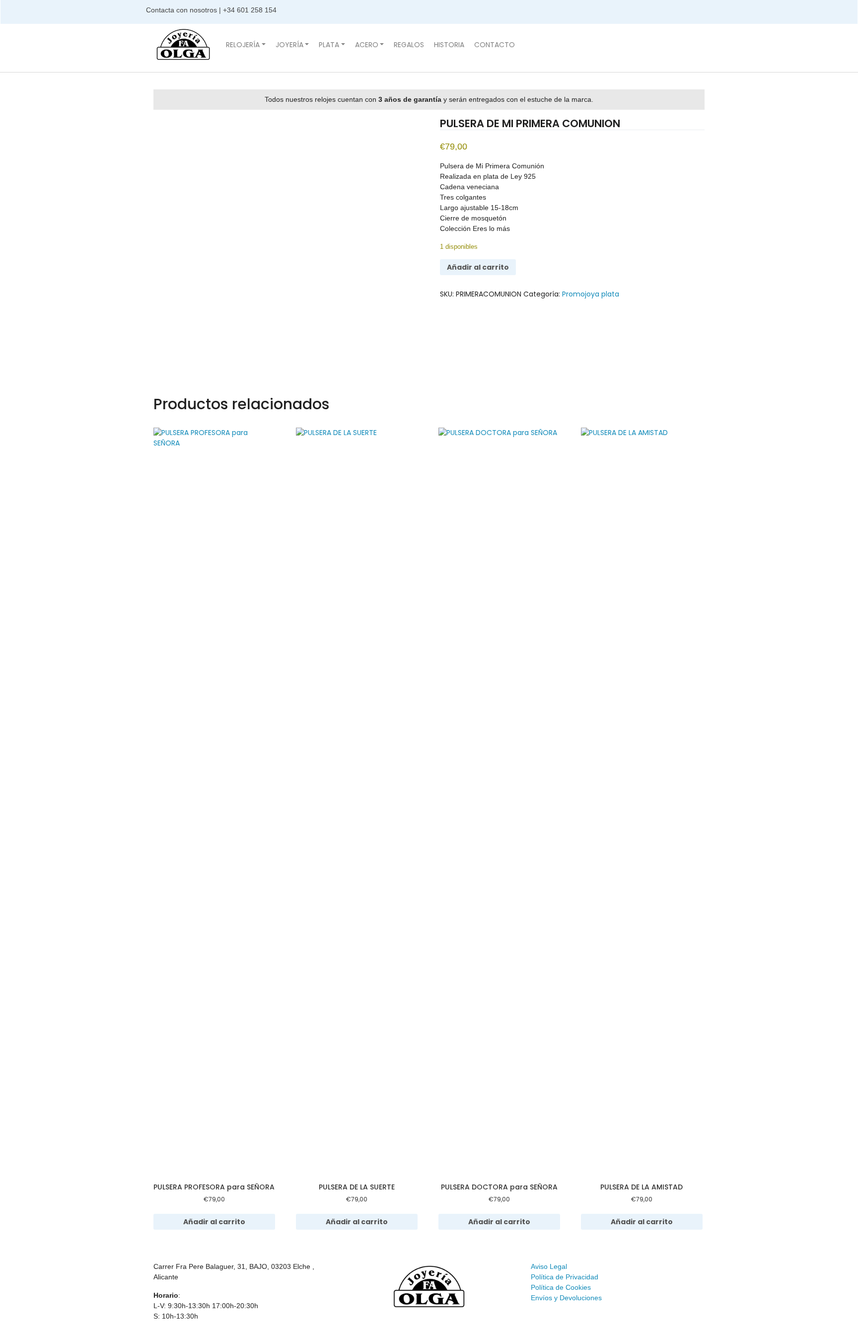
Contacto (494, 45)
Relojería (243, 45)
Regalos (409, 45)
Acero (366, 45)
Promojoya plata (590, 294)
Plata (329, 45)
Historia (449, 45)
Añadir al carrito (478, 267)
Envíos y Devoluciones (566, 1298)
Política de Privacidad (564, 1277)
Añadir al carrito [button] (214, 1222)
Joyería (289, 45)
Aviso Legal (549, 1266)
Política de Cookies (561, 1287)
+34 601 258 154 (251, 10)
